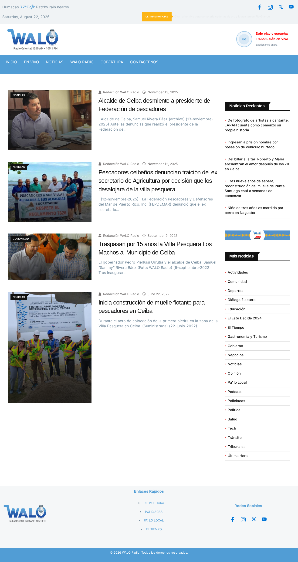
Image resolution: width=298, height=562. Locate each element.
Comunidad (237, 281)
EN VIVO (31, 62)
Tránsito (235, 437)
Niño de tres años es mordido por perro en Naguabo (254, 210)
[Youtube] (291, 6)
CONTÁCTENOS (144, 62)
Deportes (235, 290)
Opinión (234, 373)
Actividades (238, 272)
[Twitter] (280, 6)
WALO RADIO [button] (82, 62)
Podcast (235, 391)
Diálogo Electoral (242, 300)
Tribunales (236, 446)
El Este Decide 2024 (245, 318)
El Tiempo (236, 327)
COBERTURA (112, 62)
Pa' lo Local (237, 382)
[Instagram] (270, 6)
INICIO (11, 62)
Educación (236, 309)
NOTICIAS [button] (54, 62)
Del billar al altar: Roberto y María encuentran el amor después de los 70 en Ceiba (257, 164)
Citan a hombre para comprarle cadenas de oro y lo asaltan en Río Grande (222, 16)
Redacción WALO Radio (121, 92)
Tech (232, 428)
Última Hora (238, 456)
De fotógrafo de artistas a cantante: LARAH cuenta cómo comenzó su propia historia (257, 125)
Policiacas (236, 401)
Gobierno (235, 346)
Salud (232, 419)
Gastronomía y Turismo (247, 336)
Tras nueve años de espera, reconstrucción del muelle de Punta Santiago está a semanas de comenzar (255, 188)
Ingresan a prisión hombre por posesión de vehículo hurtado (251, 144)
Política (234, 410)
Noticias (235, 364)
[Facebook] (259, 6)
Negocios (236, 355)
